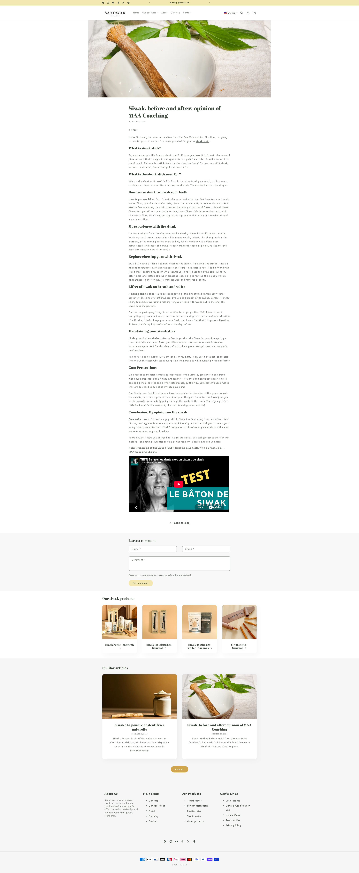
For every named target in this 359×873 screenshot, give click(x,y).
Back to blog (182, 523)
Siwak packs (194, 816)
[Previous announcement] (150, 2)
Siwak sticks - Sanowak (239, 646)
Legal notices (233, 800)
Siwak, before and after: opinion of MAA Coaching (219, 727)
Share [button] (134, 129)
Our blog (153, 816)
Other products (195, 821)
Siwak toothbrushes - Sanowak (159, 646)
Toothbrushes (194, 800)
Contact (153, 821)
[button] (150, 13)
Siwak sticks (194, 810)
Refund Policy (233, 814)
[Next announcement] (209, 2)
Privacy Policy (233, 825)
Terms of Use (233, 820)
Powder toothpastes (197, 805)
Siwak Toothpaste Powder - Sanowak (199, 646)
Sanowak (183, 865)
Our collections (157, 805)
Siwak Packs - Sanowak (119, 644)
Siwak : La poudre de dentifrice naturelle (140, 727)
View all (179, 769)
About (152, 810)
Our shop (154, 800)
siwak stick (202, 141)
